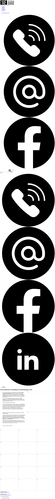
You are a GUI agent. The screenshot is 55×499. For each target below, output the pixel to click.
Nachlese (3, 386)
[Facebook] (29, 168)
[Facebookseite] (28, 332)
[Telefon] (29, 65)
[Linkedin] (28, 385)
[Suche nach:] (4, 171)
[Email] (28, 279)
